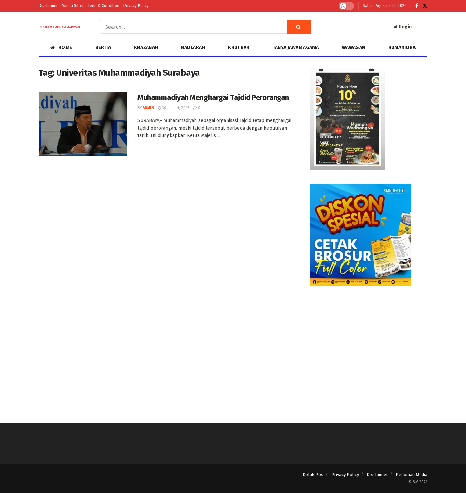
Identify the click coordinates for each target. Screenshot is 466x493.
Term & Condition (103, 5)
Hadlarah (193, 47)
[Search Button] (299, 27)
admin (148, 108)
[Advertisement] (368, 347)
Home (65, 47)
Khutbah (238, 47)
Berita (103, 47)
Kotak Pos (313, 474)
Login (405, 27)
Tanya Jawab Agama (296, 47)
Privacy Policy (136, 5)
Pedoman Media (411, 474)
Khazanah (146, 47)
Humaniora (402, 47)
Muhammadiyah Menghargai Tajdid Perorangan (213, 97)
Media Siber (73, 5)
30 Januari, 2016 (175, 108)
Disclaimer (48, 5)
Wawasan (353, 47)
